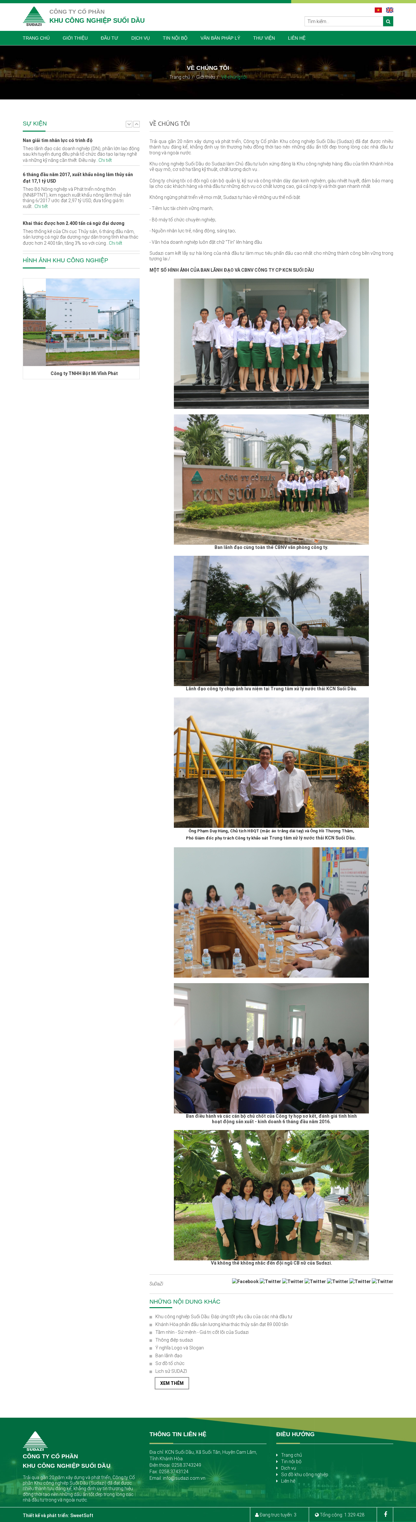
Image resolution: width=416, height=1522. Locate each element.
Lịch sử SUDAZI (171, 1371)
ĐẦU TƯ (109, 38)
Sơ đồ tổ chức (170, 1363)
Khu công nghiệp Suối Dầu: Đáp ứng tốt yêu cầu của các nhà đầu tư (223, 1316)
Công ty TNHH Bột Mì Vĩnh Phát (61, 373)
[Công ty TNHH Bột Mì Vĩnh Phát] (81, 322)
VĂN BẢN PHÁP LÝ (220, 38)
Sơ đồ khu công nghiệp (304, 1474)
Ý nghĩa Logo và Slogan (179, 1347)
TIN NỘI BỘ (175, 38)
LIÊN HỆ (297, 38)
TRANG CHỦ (36, 38)
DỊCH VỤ (140, 38)
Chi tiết (41, 172)
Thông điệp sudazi (174, 1340)
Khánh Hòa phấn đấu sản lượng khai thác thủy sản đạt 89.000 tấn (221, 1324)
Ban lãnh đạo (168, 1355)
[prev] (129, 123)
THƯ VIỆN (264, 38)
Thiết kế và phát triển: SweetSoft (58, 1515)
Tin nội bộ (291, 1461)
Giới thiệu (205, 77)
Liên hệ (288, 1481)
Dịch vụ (288, 1468)
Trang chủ (179, 77)
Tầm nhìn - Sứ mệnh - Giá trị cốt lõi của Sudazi (202, 1332)
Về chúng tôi (234, 77)
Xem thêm (172, 1383)
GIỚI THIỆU (75, 38)
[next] (136, 123)
